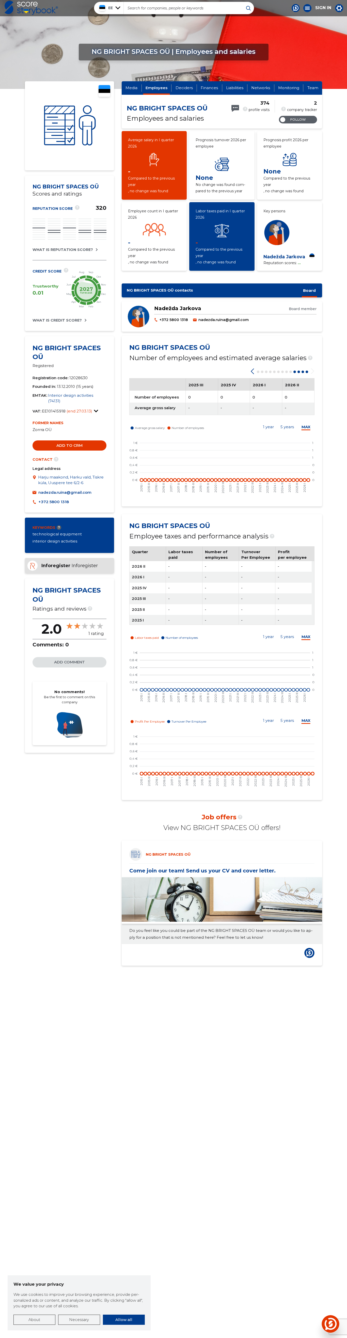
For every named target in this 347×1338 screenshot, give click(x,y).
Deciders (184, 87)
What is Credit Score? (57, 320)
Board (309, 290)
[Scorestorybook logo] (31, 8)
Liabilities (234, 87)
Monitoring (288, 87)
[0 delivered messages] (235, 108)
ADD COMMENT (69, 662)
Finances (209, 87)
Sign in (323, 8)
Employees (156, 87)
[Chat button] (296, 8)
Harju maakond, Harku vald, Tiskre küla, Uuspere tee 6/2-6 (71, 480)
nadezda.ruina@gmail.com (64, 492)
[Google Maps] (35, 480)
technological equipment (57, 534)
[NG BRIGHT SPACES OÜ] (69, 126)
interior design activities (55, 541)
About (34, 1319)
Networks (260, 87)
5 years (287, 427)
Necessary (79, 1319)
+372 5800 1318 (53, 501)
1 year (268, 427)
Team (312, 87)
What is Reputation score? (63, 249)
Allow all (123, 1319)
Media (131, 87)
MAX (306, 427)
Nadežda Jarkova (284, 257)
